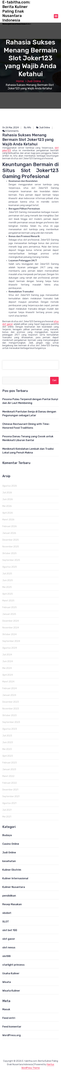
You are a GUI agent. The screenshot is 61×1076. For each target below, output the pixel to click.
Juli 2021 (7, 810)
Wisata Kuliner (11, 990)
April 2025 (7, 594)
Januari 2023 (9, 769)
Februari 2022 (9, 783)
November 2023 (10, 708)
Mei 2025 (7, 587)
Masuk (6, 1009)
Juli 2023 (7, 735)
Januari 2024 (9, 695)
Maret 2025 (8, 600)
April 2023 (7, 756)
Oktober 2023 (9, 715)
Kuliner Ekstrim (11, 869)
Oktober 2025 (9, 553)
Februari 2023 (9, 762)
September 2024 (11, 641)
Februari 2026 (9, 526)
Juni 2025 (7, 580)
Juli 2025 (7, 573)
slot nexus (8, 947)
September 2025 (11, 560)
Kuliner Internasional (15, 878)
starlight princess (13, 964)
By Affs (27, 127)
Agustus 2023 (9, 729)
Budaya (7, 835)
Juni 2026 (7, 499)
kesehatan (9, 861)
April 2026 (7, 513)
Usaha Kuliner (10, 973)
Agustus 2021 (9, 803)
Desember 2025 (10, 540)
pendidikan (9, 895)
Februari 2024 (9, 688)
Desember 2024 (10, 621)
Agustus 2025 (9, 567)
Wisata (6, 982)
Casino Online (10, 843)
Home (20, 81)
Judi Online (34, 81)
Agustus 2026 (9, 486)
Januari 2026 (9, 533)
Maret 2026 (8, 519)
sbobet (6, 912)
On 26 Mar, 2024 (10, 127)
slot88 (6, 956)
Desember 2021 (10, 789)
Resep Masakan (12, 904)
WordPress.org (11, 1035)
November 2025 (10, 546)
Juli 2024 (7, 654)
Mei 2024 (7, 668)
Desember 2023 (10, 702)
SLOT (5, 921)
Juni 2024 (7, 661)
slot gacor (8, 938)
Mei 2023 (7, 749)
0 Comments (12, 131)
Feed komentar (11, 1026)
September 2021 (11, 796)
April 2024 (7, 675)
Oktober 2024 (9, 634)
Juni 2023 (7, 742)
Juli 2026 (7, 492)
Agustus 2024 (9, 648)
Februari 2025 (9, 607)
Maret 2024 (8, 681)
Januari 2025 (9, 614)
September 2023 (11, 722)
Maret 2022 (8, 776)
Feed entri (8, 1017)
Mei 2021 (6, 816)
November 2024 (10, 627)
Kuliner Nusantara (13, 887)
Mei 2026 (7, 506)
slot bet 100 (9, 930)
